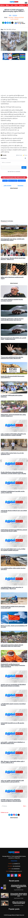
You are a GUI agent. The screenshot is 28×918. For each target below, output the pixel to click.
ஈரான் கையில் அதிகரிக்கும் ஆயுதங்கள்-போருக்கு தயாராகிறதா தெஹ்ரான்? (12, 300)
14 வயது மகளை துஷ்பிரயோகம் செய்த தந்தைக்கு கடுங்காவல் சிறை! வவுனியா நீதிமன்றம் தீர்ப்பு (12, 357)
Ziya (2, 29)
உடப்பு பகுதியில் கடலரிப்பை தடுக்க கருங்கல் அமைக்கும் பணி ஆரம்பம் (13, 568)
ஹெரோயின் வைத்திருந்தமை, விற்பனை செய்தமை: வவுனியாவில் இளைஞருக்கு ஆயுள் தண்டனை (12, 319)
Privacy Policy (14, 860)
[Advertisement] (14, 78)
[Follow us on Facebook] (12, 815)
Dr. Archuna (15, 15)
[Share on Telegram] (10, 23)
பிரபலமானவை (20, 185)
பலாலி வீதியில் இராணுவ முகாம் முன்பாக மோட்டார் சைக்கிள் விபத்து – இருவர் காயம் (12, 588)
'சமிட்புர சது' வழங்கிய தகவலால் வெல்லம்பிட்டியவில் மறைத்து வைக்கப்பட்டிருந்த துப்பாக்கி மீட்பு (12, 781)
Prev (1, 460)
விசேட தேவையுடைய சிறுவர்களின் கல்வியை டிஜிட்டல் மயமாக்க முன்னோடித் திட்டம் (13, 762)
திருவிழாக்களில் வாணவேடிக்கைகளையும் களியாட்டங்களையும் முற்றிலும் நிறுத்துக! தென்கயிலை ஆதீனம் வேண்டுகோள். (13, 665)
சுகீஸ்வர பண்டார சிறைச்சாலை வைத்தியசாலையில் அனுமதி (18, 902)
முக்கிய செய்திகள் (7, 185)
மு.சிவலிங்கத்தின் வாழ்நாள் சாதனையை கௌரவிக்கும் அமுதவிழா (13, 704)
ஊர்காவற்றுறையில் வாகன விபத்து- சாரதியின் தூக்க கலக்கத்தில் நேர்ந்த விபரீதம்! (12, 239)
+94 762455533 (16, 866)
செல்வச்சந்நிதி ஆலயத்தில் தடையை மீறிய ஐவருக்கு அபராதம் (12, 723)
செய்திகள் (11, 17)
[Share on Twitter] (8, 23)
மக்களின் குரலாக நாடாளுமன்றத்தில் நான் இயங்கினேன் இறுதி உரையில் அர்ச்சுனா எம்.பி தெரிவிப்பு (13, 685)
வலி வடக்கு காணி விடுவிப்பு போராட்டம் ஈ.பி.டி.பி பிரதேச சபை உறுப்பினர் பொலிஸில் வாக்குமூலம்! (13, 549)
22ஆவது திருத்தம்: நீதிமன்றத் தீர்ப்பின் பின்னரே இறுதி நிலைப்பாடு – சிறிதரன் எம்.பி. (13, 258)
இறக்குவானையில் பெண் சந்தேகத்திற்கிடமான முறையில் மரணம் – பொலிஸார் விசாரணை (13, 338)
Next (27, 460)
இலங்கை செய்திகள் (19, 17)
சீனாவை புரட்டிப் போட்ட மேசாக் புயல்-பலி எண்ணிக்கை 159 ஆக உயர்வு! (14, 626)
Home (5, 17)
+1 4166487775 (16, 863)
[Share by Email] (12, 23)
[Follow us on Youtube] (19, 815)
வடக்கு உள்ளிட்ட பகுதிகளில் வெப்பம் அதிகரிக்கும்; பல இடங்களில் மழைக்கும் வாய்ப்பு (13, 742)
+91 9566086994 (15, 868)
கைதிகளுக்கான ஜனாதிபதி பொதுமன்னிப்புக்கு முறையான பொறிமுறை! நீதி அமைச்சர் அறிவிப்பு (14, 530)
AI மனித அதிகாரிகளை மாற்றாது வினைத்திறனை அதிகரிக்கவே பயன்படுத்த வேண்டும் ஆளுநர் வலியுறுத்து (13, 473)
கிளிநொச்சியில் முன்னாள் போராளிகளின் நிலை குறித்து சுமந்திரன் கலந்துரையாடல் (13, 415)
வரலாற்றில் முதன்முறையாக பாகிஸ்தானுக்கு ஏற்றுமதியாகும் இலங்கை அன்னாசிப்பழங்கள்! (11, 800)
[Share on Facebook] (5, 23)
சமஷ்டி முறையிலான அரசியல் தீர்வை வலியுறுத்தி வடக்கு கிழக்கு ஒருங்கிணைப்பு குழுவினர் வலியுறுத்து (13, 434)
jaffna (10, 15)
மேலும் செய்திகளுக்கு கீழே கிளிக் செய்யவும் (14, 177)
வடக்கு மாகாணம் (14, 19)
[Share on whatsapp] (3, 23)
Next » (24, 806)
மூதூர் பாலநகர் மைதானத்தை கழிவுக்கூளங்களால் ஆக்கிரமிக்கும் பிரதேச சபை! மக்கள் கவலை (12, 645)
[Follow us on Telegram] (9, 815)
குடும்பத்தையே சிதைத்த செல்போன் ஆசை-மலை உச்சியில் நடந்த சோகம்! (14, 511)
